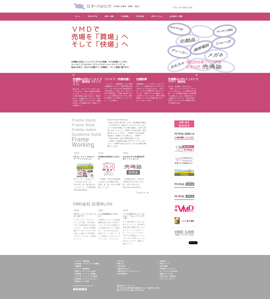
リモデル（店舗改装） (83, 261)
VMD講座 (125, 16)
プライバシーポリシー (168, 279)
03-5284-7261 (124, 290)
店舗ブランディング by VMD (85, 271)
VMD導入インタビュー (168, 269)
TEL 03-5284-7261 (183, 7)
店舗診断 (78, 266)
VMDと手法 (92, 16)
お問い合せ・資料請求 (168, 276)
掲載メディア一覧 (166, 274)
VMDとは (120, 261)
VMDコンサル (156, 16)
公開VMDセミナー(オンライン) (128, 271)
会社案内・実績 (176, 16)
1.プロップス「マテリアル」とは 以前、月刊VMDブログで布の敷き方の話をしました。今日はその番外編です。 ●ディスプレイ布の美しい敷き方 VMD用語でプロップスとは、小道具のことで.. (85, 224)
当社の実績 (164, 266)
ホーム (77, 16)
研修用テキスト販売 (82, 281)
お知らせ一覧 (143, 193)
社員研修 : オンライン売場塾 (85, 274)
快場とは (120, 263)
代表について (164, 263)
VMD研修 (140, 16)
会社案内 (163, 261)
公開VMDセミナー (123, 269)
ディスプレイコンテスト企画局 (86, 276)
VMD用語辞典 (122, 274)
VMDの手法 (121, 266)
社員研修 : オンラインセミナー (86, 279)
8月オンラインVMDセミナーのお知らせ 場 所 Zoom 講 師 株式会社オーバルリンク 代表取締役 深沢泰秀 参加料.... (86, 184)
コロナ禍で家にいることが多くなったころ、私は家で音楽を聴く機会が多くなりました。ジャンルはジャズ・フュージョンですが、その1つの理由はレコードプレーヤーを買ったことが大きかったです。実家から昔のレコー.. (134, 227)
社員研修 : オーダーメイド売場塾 (87, 263)
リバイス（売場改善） (83, 269)
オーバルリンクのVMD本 (169, 271)
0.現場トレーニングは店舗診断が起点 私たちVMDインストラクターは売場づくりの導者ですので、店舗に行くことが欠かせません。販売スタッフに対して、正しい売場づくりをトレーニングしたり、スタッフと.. (109, 224)
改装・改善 (109, 16)
